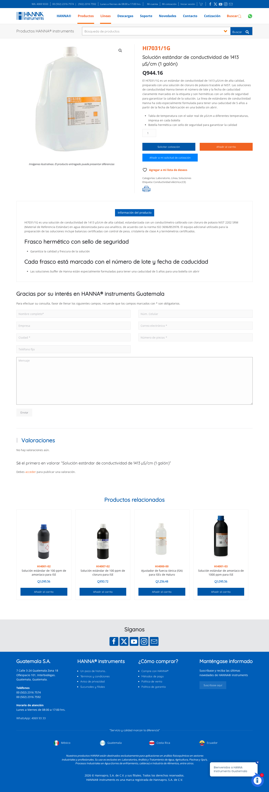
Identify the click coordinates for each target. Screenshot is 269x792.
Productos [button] (86, 16)
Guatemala (114, 743)
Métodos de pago (152, 676)
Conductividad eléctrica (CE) (169, 182)
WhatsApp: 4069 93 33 (31, 718)
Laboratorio (163, 178)
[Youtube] (134, 641)
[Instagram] (144, 641)
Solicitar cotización (169, 146)
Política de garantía (153, 687)
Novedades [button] (167, 16)
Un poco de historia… (93, 671)
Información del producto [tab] (134, 212)
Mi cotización (169, 4)
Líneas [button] (105, 16)
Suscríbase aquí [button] (213, 685)
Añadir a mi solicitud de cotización (170, 157)
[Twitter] (124, 641)
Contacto (190, 16)
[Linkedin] (210, 4)
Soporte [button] (146, 16)
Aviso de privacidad (92, 681)
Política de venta (151, 681)
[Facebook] (113, 641)
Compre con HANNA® (154, 671)
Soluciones (185, 178)
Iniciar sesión (188, 4)
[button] (234, 16)
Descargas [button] (125, 16)
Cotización (212, 16)
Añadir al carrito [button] (44, 591)
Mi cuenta (152, 4)
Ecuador (212, 743)
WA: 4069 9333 (40, 4)
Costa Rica (163, 743)
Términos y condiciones (95, 676)
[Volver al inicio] (30, 16)
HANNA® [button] (64, 16)
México (65, 743)
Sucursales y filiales (92, 687)
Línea (174, 178)
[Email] (154, 641)
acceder (30, 472)
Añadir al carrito (226, 146)
